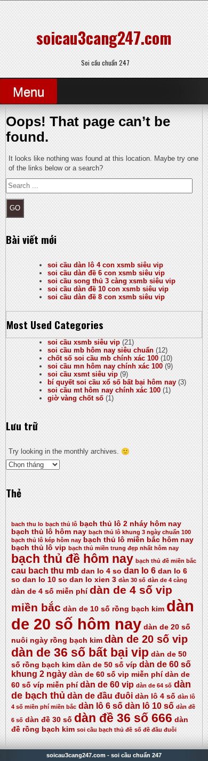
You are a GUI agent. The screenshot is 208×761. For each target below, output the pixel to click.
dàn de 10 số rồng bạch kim (113, 609)
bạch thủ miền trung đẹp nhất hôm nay (123, 548)
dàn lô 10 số (149, 705)
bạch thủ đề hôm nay (72, 559)
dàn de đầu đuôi (100, 695)
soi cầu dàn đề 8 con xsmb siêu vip (106, 297)
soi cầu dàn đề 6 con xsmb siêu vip (106, 273)
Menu (28, 92)
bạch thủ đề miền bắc (165, 561)
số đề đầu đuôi (155, 729)
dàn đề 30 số (48, 720)
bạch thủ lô (61, 524)
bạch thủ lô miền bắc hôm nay (138, 540)
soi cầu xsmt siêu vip (82, 374)
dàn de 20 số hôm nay (102, 615)
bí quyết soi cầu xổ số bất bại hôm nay (111, 382)
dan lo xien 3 (92, 580)
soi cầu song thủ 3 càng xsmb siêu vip (111, 281)
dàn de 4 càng (167, 580)
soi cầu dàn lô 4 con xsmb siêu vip (105, 265)
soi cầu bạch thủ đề (104, 729)
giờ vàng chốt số (75, 398)
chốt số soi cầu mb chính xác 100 (102, 358)
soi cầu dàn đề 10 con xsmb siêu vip (108, 289)
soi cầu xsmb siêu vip (83, 342)
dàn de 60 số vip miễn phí (116, 674)
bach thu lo (27, 524)
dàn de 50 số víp (107, 665)
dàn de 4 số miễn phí (49, 591)
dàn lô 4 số (155, 696)
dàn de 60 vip (107, 684)
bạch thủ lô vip (38, 548)
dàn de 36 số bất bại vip (80, 652)
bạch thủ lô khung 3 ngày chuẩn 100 (140, 532)
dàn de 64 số (154, 685)
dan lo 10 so (44, 580)
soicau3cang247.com (104, 38)
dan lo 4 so (101, 571)
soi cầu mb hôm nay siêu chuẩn (100, 350)
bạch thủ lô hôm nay (48, 532)
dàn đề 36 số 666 (123, 718)
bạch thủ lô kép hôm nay (46, 540)
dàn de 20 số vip (146, 639)
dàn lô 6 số (100, 705)
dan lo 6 (140, 570)
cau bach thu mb (45, 570)
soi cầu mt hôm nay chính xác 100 (104, 390)
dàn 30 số (132, 580)
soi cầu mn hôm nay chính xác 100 (105, 366)
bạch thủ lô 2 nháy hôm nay (130, 524)
